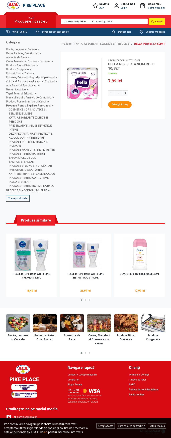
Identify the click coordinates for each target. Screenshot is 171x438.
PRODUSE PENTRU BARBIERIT (27, 153)
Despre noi (124, 31)
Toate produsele (17, 198)
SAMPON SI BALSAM (21, 161)
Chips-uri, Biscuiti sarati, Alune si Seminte (30, 81)
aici (45, 432)
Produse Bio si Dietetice (20, 65)
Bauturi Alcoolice (16, 89)
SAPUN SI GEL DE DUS (22, 157)
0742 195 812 (19, 31)
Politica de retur (137, 379)
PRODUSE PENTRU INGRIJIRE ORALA (31, 185)
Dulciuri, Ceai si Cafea (19, 73)
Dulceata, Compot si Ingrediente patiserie (30, 77)
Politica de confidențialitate (143, 389)
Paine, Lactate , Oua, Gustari (22, 53)
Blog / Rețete (75, 384)
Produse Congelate (17, 69)
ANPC (132, 384)
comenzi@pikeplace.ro (55, 31)
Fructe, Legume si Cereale (21, 49)
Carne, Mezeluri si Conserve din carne (28, 61)
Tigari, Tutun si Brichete (19, 93)
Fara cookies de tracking (131, 425)
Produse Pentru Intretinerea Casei (26, 101)
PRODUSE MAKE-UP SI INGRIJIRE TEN (32, 149)
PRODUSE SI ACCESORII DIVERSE (26, 190)
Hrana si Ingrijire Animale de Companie (28, 97)
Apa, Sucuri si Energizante (21, 85)
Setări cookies (136, 394)
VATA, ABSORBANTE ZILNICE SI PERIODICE (102, 43)
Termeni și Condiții (139, 374)
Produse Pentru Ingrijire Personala (28, 105)
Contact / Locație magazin (82, 374)
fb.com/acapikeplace (25, 417)
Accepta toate (105, 425)
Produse (66, 43)
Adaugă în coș (120, 104)
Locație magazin (155, 31)
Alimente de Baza (16, 57)
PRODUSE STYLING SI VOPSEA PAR (30, 165)
